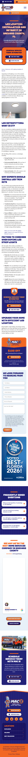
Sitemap (18, 754)
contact (3, 94)
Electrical (8, 69)
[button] (21, 7)
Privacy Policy (14, 425)
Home (3, 69)
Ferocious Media (16, 748)
